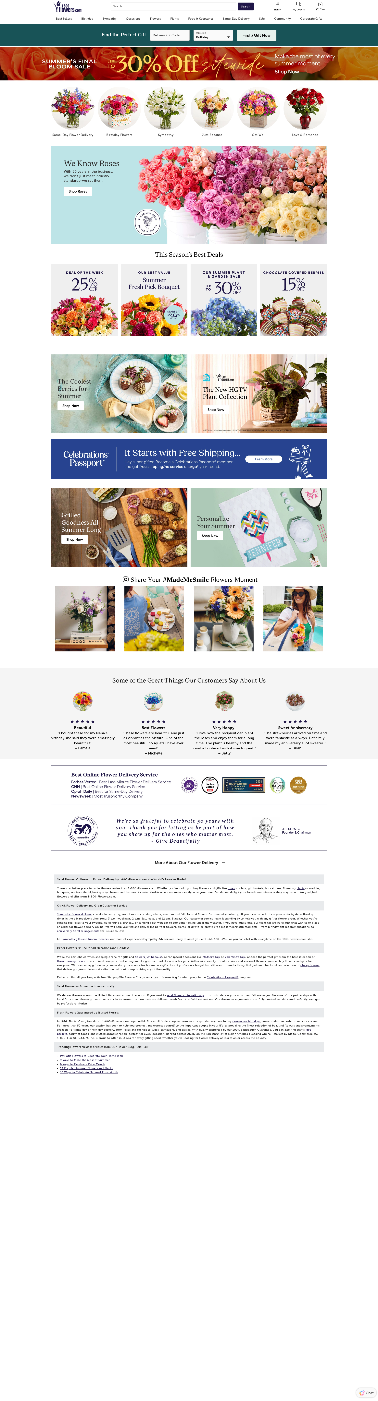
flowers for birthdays (246, 1021)
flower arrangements (71, 961)
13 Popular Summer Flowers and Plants (86, 1068)
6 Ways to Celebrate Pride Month (82, 1064)
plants (300, 888)
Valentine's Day (235, 957)
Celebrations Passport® (222, 977)
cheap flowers (309, 965)
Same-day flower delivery (74, 914)
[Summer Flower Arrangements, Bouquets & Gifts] (224, 622)
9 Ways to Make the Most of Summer (85, 1060)
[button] (64, 18)
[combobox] (174, 6)
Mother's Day (211, 957)
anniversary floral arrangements (78, 931)
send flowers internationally (185, 995)
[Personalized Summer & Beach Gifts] (293, 622)
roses (231, 888)
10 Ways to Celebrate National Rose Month (89, 1072)
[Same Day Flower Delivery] (85, 622)
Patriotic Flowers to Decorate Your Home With (91, 1055)
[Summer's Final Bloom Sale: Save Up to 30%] (189, 63)
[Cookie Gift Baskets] (154, 622)
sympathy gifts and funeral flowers (85, 939)
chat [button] (294, 922)
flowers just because (148, 957)
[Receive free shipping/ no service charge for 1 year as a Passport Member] (189, 459)
